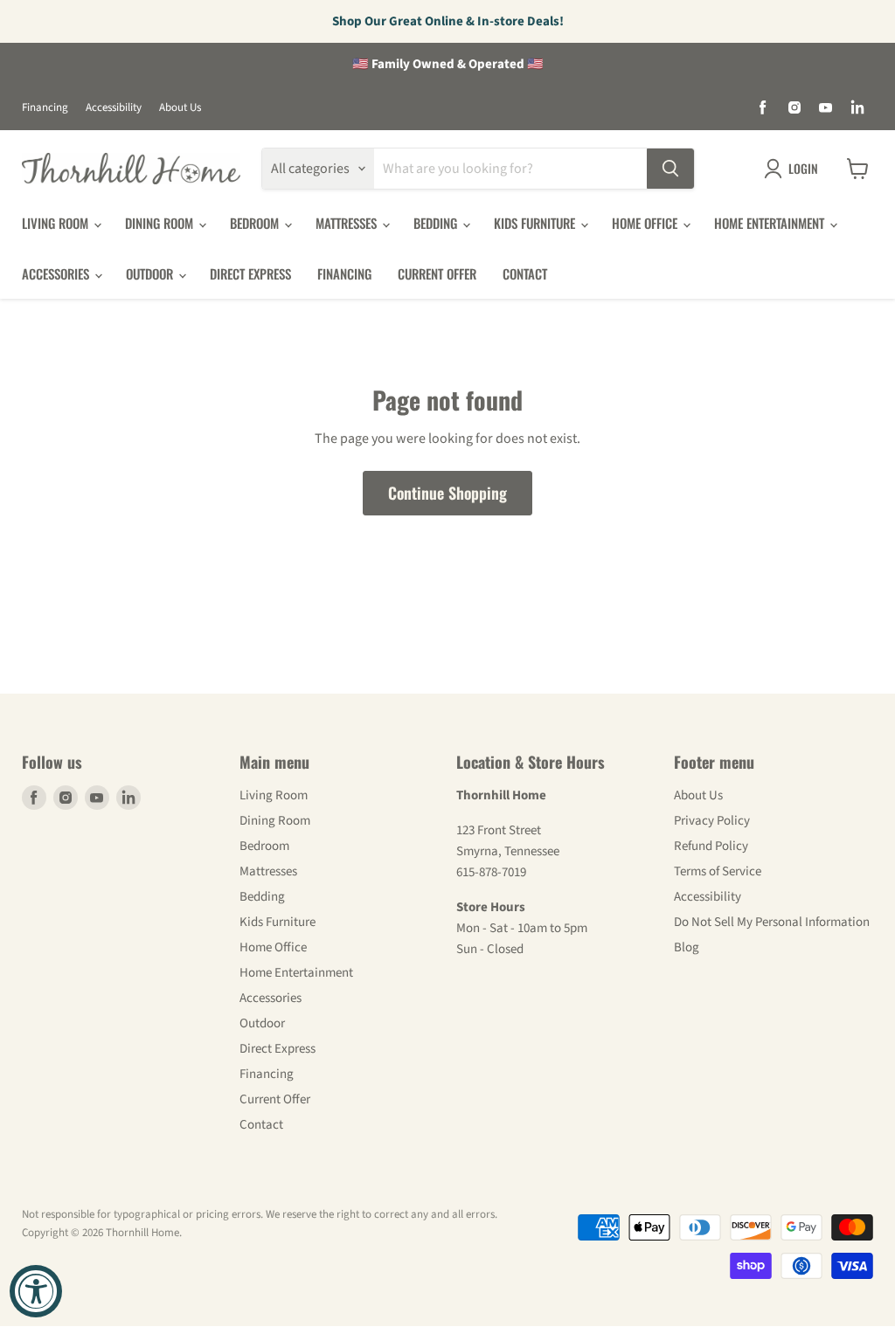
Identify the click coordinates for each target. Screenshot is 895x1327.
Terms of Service (717, 871)
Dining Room (161, 222)
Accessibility (114, 107)
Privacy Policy (712, 821)
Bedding (437, 222)
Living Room (57, 222)
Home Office (646, 222)
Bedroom (256, 222)
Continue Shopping (447, 492)
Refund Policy (711, 846)
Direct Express (250, 273)
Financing (45, 107)
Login (803, 168)
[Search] (670, 169)
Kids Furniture (536, 222)
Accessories (57, 273)
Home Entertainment (771, 222)
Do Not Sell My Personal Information (772, 922)
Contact (525, 273)
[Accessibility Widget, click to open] (36, 1291)
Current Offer (437, 273)
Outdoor (151, 273)
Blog (686, 947)
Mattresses (348, 222)
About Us (180, 107)
